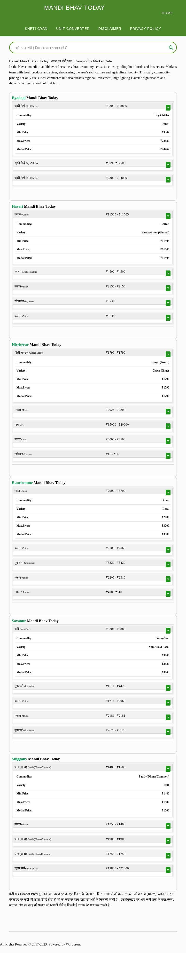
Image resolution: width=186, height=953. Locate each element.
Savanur (19, 621)
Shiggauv (19, 759)
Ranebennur (22, 482)
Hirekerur (20, 344)
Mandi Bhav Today (74, 7)
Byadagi (18, 97)
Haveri (17, 206)
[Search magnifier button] (171, 47)
